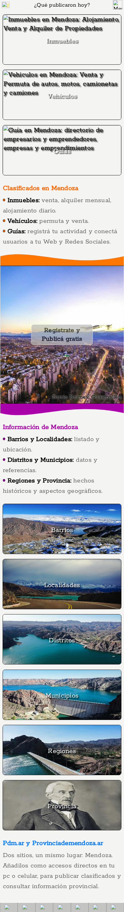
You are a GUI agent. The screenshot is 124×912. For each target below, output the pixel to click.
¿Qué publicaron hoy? (62, 5)
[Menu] (117, 4)
